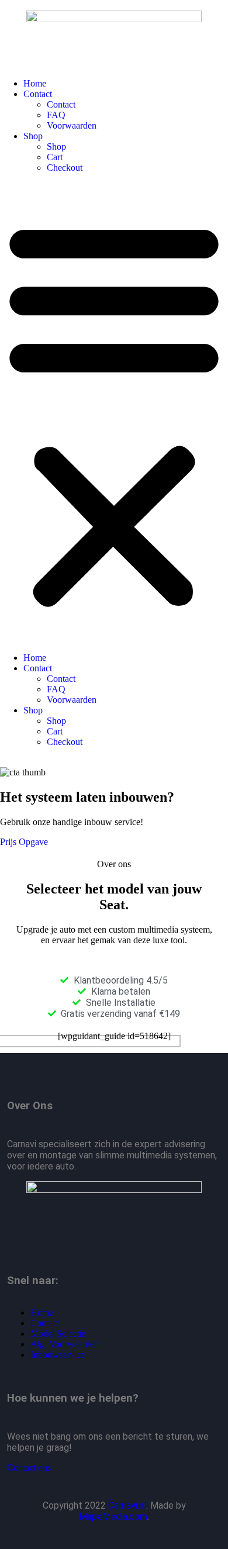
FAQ (56, 115)
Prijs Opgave (24, 842)
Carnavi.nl (127, 1505)
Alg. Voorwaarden (64, 1344)
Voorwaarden (71, 125)
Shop (33, 136)
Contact (37, 94)
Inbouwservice (57, 1355)
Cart (55, 157)
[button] (114, 412)
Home (34, 83)
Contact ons (29, 1467)
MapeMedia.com (113, 1516)
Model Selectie (57, 1333)
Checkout (64, 168)
